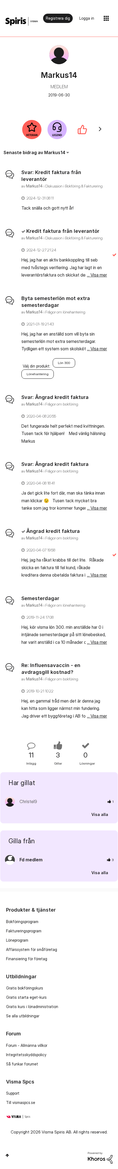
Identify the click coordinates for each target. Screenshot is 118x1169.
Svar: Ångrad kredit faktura (55, 397)
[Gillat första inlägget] (82, 129)
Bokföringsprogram (22, 921)
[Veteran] (32, 129)
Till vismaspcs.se (20, 1102)
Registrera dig (58, 18)
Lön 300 (64, 363)
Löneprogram (17, 940)
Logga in (86, 18)
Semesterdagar (40, 598)
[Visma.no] (21, 21)
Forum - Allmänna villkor (26, 1045)
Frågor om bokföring (61, 404)
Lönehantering (38, 374)
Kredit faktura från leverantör (62, 231)
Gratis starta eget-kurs (26, 997)
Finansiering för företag (26, 958)
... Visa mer (97, 208)
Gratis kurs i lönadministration (32, 1006)
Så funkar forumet (22, 1064)
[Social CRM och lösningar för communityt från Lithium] (100, 1157)
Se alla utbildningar (22, 1016)
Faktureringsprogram (23, 931)
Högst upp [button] (7, 1155)
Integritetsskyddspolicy (26, 1054)
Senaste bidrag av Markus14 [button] (34, 152)
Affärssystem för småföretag (31, 949)
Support (12, 1093)
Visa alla (99, 814)
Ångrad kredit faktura (53, 531)
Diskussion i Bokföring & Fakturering (74, 186)
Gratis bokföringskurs (24, 988)
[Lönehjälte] (57, 129)
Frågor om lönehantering (65, 312)
